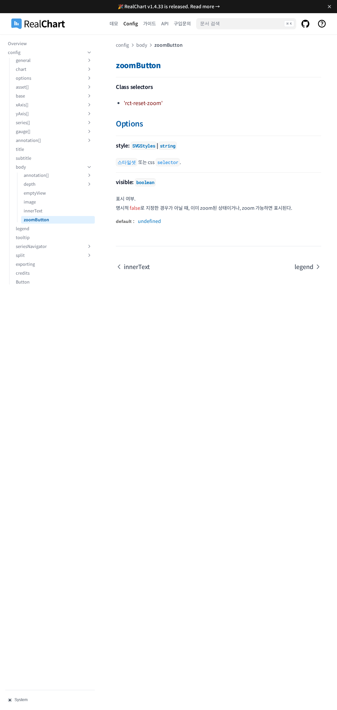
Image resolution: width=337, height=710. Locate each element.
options (23, 78)
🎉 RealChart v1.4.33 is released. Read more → (169, 6)
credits (23, 273)
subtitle (23, 158)
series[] (23, 122)
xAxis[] (22, 104)
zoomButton (36, 219)
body (21, 167)
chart (21, 69)
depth (30, 184)
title (20, 149)
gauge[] (23, 131)
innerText (33, 210)
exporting (25, 264)
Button (23, 282)
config (14, 52)
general (23, 60)
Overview (17, 43)
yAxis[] (22, 113)
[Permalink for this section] (165, 65)
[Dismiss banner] (329, 6)
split (20, 255)
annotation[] (28, 140)
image (30, 202)
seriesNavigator (31, 246)
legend (22, 228)
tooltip (23, 237)
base (20, 96)
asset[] (22, 87)
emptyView (35, 193)
